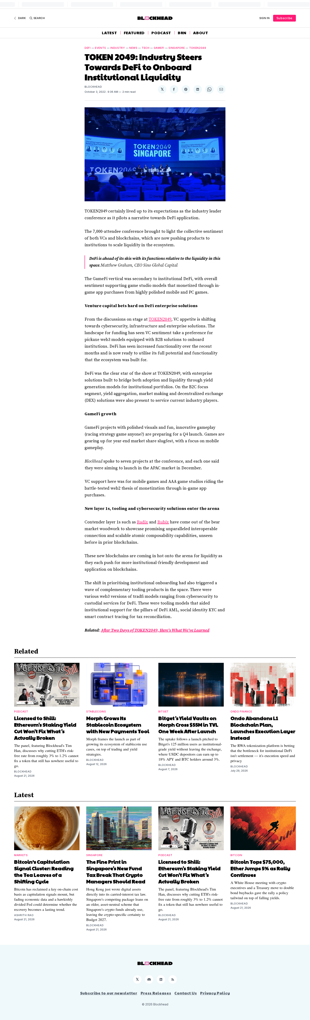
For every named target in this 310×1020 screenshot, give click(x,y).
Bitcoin (236, 855)
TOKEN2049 (160, 319)
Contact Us (185, 992)
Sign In (264, 18)
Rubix (163, 522)
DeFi (88, 47)
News (133, 47)
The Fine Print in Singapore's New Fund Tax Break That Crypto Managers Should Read (115, 871)
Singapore (176, 47)
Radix (142, 522)
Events (100, 47)
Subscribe (284, 18)
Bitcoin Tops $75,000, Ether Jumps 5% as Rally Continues (260, 868)
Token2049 (197, 47)
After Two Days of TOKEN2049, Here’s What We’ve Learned (155, 630)
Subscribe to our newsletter (108, 992)
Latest (109, 32)
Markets (21, 855)
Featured (134, 32)
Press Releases (156, 992)
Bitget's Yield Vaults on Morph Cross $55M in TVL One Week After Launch (188, 724)
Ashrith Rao (24, 915)
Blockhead (93, 86)
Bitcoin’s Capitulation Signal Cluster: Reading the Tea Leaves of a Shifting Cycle (44, 871)
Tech (146, 47)
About (200, 32)
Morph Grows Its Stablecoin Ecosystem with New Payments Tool (117, 724)
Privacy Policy (215, 992)
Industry (117, 47)
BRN (182, 32)
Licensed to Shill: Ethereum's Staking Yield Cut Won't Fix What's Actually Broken (45, 727)
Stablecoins (96, 711)
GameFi (159, 47)
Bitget (163, 711)
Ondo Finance (241, 711)
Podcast (161, 32)
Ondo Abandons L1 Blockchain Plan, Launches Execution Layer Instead (262, 727)
